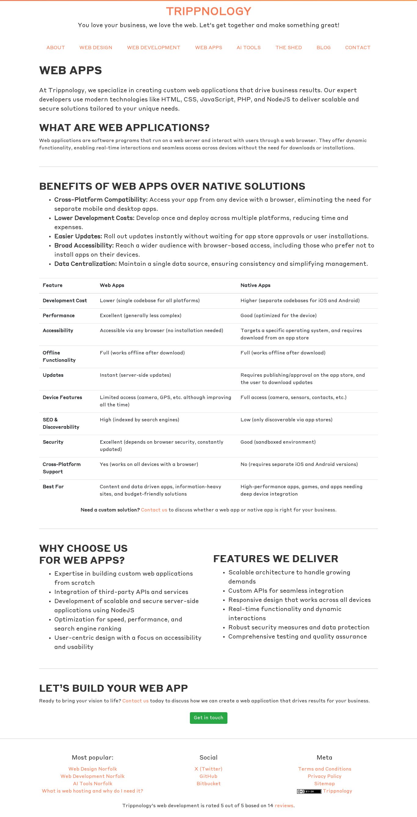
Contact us (154, 510)
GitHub (208, 776)
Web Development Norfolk (92, 776)
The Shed (288, 48)
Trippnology (208, 11)
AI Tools (249, 48)
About (55, 48)
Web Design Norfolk (92, 769)
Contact (358, 48)
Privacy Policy (325, 776)
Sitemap (324, 784)
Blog (324, 48)
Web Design (95, 48)
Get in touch (208, 718)
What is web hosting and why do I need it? (92, 791)
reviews (284, 806)
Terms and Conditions (324, 769)
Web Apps (208, 48)
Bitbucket (209, 784)
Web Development (153, 48)
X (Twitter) (208, 769)
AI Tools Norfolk (92, 784)
